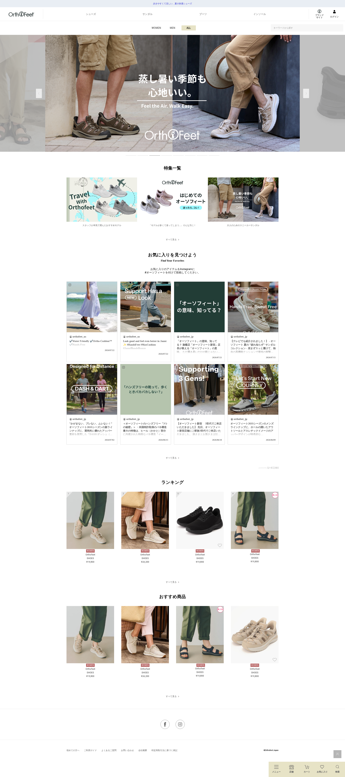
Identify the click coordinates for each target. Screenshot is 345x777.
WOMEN (156, 27)
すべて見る (171, 239)
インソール (259, 14)
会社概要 (142, 750)
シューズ (91, 14)
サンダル (147, 14)
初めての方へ (72, 750)
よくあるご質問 (108, 750)
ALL (189, 27)
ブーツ (203, 14)
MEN (172, 27)
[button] (306, 93)
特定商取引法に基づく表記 (164, 750)
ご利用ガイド (90, 750)
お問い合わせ (127, 750)
